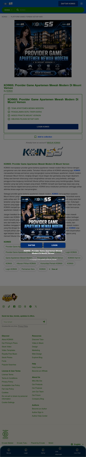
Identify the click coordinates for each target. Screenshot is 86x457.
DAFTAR (31, 245)
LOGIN (54, 245)
